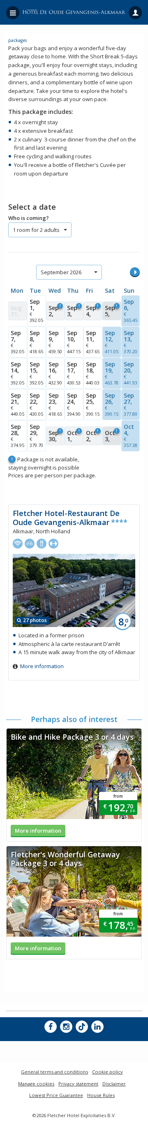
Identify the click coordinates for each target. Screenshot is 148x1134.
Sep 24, (74, 404)
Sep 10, (74, 341)
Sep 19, (111, 373)
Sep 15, (36, 373)
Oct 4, (130, 435)
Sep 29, (36, 435)
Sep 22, (36, 404)
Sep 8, (36, 341)
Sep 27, (130, 404)
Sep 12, (111, 341)
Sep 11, (92, 341)
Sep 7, (17, 341)
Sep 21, (17, 404)
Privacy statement (78, 1084)
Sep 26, (111, 404)
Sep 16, (55, 373)
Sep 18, (92, 373)
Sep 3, (73, 310)
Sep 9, (55, 341)
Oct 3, (111, 435)
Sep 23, (55, 404)
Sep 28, (17, 435)
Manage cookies (36, 1084)
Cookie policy (107, 1072)
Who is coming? (28, 218)
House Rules (101, 1095)
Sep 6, (130, 310)
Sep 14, (17, 373)
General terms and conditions (54, 1072)
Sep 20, (130, 373)
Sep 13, (130, 341)
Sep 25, (92, 404)
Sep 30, (55, 435)
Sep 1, (36, 310)
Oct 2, (92, 435)
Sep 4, (92, 310)
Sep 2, (55, 310)
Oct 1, (73, 435)
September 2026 (61, 272)
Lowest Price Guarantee (56, 1095)
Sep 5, (111, 310)
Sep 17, (74, 373)
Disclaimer (114, 1084)
